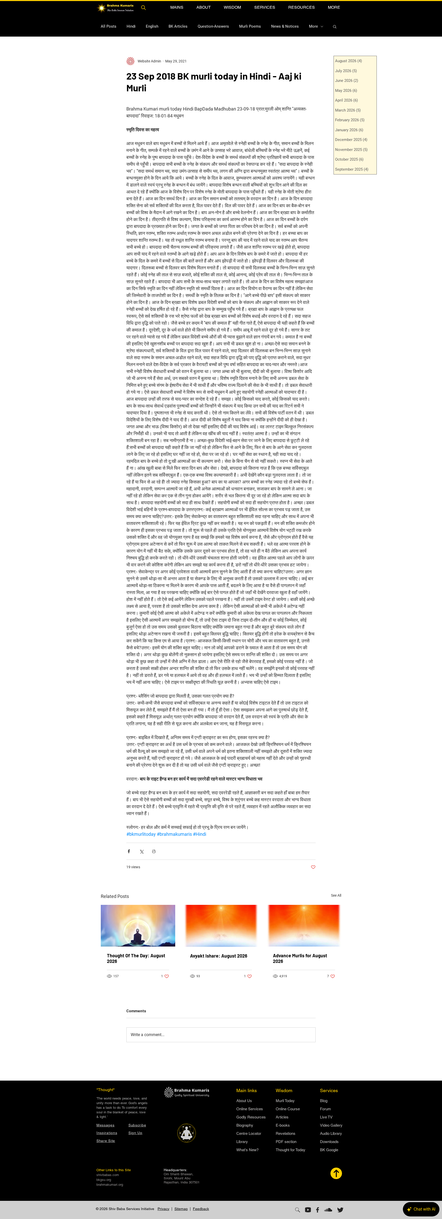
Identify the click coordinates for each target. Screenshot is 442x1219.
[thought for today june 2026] (138, 926)
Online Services (249, 1109)
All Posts (108, 26)
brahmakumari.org (109, 1185)
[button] (177, 7)
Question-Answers (213, 26)
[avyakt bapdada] (221, 926)
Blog (323, 1101)
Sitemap (181, 1209)
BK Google (329, 1150)
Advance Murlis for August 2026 (300, 958)
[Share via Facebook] (128, 851)
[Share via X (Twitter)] (141, 851)
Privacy (163, 1209)
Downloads (329, 1141)
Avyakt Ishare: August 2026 (218, 956)
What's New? (247, 1150)
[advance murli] (304, 926)
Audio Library (331, 1133)
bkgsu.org (103, 1180)
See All (336, 895)
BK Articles (178, 26)
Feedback (201, 1209)
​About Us (244, 1101)
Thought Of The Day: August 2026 (136, 958)
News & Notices (285, 26)
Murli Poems (250, 26)
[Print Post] (153, 851)
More (313, 26)
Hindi (131, 26)
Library (242, 1141)
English (152, 26)
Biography (244, 1125)
